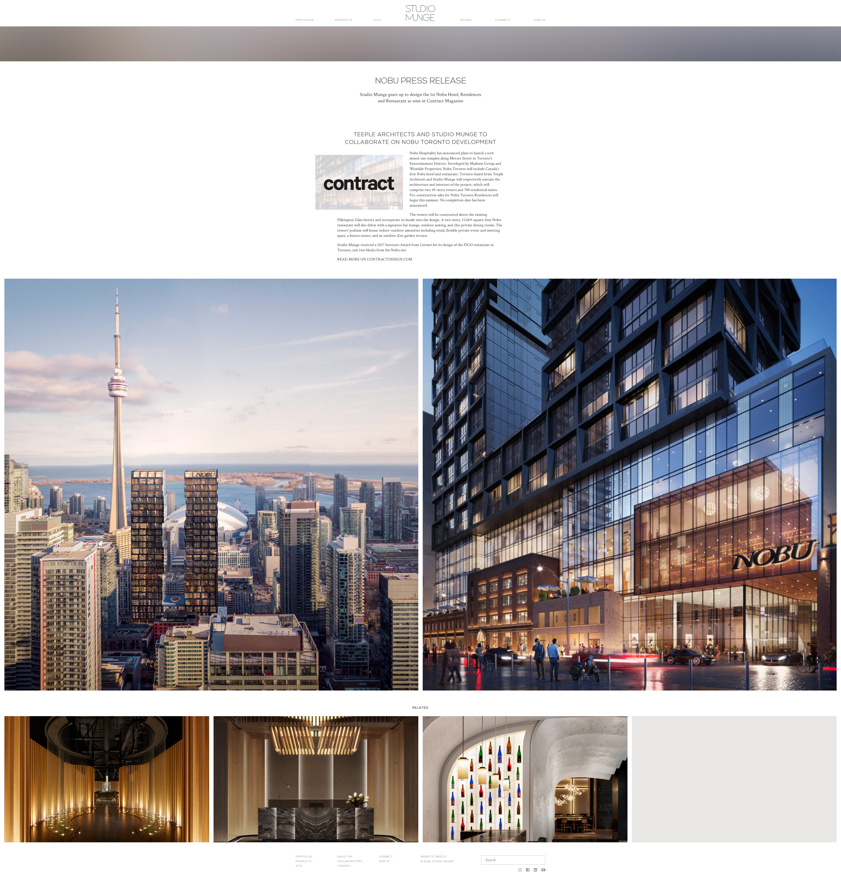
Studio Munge (419, 20)
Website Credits (433, 856)
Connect (502, 20)
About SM (344, 856)
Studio (466, 20)
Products (343, 20)
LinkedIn (535, 870)
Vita (377, 20)
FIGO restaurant (477, 244)
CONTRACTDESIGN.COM (389, 259)
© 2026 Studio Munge (437, 861)
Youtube (542, 870)
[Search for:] (515, 8)
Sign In (539, 20)
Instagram (520, 870)
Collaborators (349, 861)
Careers (344, 865)
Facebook (528, 870)
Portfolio (305, 20)
